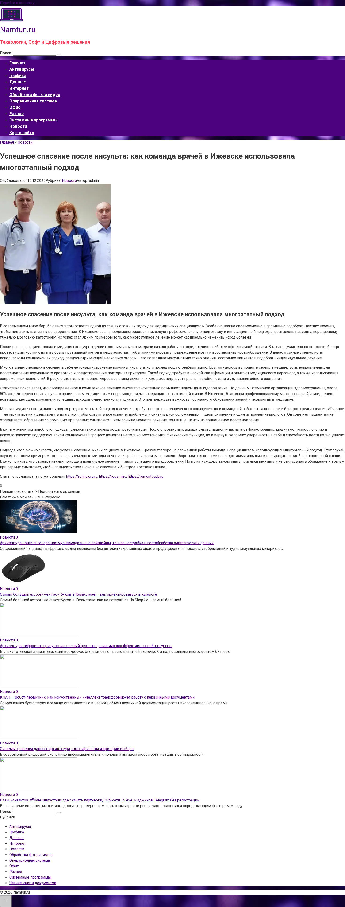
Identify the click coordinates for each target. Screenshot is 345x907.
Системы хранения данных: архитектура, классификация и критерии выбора (67, 749)
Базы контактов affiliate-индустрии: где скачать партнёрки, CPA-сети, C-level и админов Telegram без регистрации (99, 800)
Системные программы (33, 119)
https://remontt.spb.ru (145, 476)
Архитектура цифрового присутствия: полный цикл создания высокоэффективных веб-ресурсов (86, 646)
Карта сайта (21, 132)
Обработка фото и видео (34, 94)
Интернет (19, 88)
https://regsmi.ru (112, 476)
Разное (16, 113)
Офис (14, 107)
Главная (17, 62)
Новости (18, 126)
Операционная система (33, 100)
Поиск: (6, 53)
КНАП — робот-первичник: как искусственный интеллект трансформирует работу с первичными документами (97, 697)
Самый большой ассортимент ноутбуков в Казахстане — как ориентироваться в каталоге (78, 594)
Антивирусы (21, 69)
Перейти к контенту (17, 2)
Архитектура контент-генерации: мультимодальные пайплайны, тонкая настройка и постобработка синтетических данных (107, 543)
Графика (17, 75)
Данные (17, 81)
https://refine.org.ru (81, 476)
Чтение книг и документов (32, 883)
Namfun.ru (17, 29)
